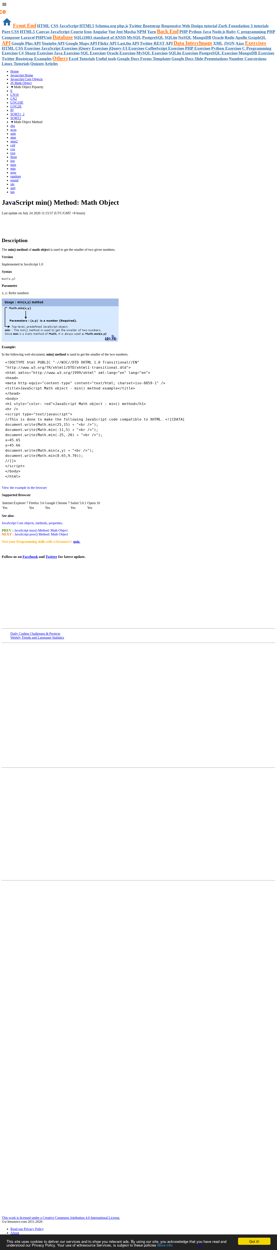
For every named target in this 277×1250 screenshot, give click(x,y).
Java (207, 31)
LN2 (13, 98)
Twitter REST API (156, 43)
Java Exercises (67, 53)
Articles (51, 63)
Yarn (151, 31)
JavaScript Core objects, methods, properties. (32, 523)
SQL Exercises (93, 53)
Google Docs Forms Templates (144, 58)
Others (60, 58)
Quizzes (37, 63)
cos (12, 149)
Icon (88, 31)
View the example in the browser (24, 487)
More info (164, 1245)
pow (13, 172)
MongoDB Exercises (256, 53)
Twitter (51, 557)
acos (13, 130)
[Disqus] (138, 824)
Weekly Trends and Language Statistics (37, 637)
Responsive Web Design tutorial (189, 26)
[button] (138, 5)
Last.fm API (128, 43)
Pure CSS (10, 31)
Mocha (130, 31)
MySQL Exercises (152, 53)
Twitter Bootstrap (144, 26)
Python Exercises (226, 48)
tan (12, 192)
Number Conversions (247, 58)
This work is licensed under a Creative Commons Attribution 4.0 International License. (61, 1218)
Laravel (28, 37)
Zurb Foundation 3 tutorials (243, 26)
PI (11, 110)
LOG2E (16, 106)
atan (13, 137)
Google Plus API (26, 43)
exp (12, 153)
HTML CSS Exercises (21, 48)
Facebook (30, 557)
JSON (229, 43)
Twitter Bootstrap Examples (27, 58)
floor (13, 157)
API (6, 43)
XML (218, 43)
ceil (12, 145)
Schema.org (105, 26)
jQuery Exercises (93, 48)
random (15, 176)
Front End (24, 25)
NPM (141, 31)
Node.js (218, 31)
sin (12, 184)
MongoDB (202, 37)
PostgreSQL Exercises (218, 53)
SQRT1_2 (17, 114)
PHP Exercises (197, 48)
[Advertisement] (52, 223)
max (13, 165)
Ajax (239, 43)
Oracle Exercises (121, 53)
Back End (168, 31)
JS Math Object (21, 83)
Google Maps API (81, 43)
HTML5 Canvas (34, 31)
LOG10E (16, 102)
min (13, 168)
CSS (54, 26)
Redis (229, 37)
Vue (111, 31)
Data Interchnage (193, 43)
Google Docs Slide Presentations (199, 58)
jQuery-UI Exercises (126, 48)
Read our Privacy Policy (27, 1229)
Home (14, 71)
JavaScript (69, 26)
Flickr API (107, 43)
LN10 (14, 95)
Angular (100, 31)
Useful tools (106, 58)
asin (13, 133)
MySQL (134, 37)
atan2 (14, 141)
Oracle (218, 37)
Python (195, 31)
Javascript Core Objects (26, 79)
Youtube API (53, 43)
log (12, 161)
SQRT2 (15, 118)
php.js (122, 26)
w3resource (10, 9)
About (14, 1233)
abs (12, 126)
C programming (251, 31)
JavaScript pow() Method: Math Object (41, 534)
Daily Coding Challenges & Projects (35, 633)
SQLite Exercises (183, 53)
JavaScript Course (66, 31)
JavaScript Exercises (59, 48)
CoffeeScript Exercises (164, 48)
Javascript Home (21, 75)
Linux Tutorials (15, 63)
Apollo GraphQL (250, 37)
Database (63, 37)
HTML (43, 26)
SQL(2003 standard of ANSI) (100, 37)
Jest (119, 31)
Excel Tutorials (82, 58)
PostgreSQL (153, 37)
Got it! (254, 1241)
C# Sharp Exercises (36, 53)
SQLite (171, 37)
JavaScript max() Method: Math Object (40, 530)
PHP (183, 31)
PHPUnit (43, 37)
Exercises (255, 43)
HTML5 (86, 26)
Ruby (231, 31)
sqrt (12, 188)
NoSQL (185, 37)
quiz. (76, 541)
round (14, 180)
